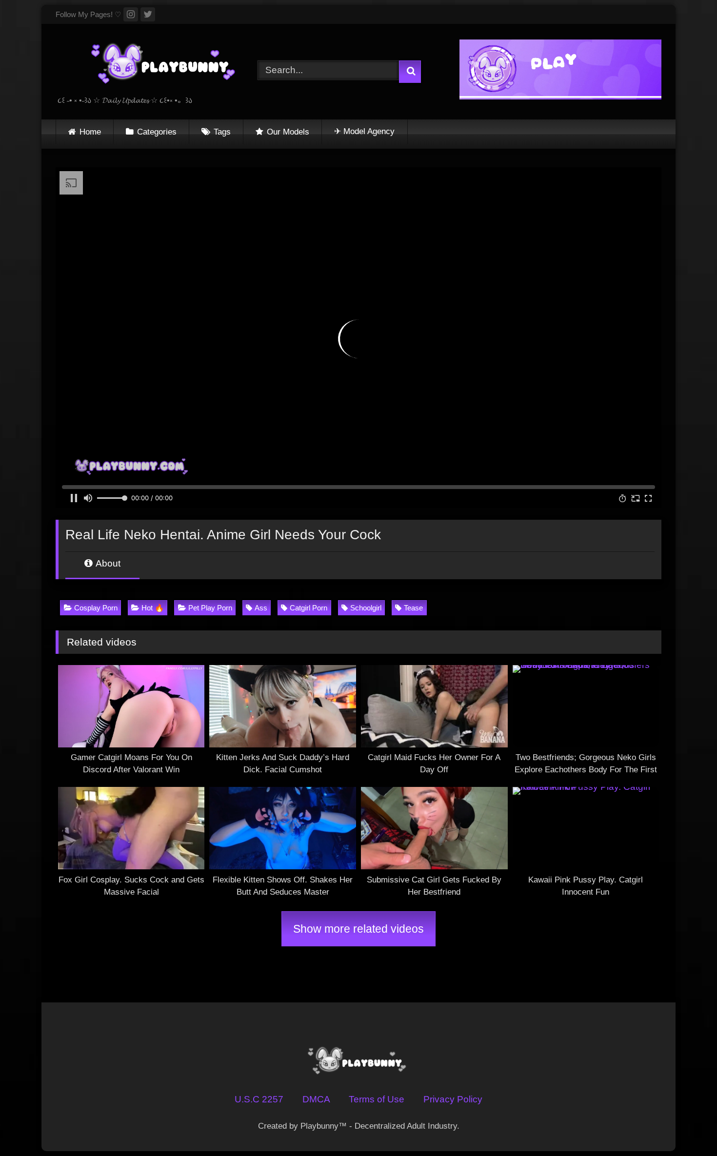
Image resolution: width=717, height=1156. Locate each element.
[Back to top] (684, 1125)
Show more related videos (358, 928)
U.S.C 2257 (259, 1099)
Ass (261, 608)
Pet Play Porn (210, 608)
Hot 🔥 (152, 608)
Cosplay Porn (96, 608)
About (107, 563)
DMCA (316, 1099)
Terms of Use (376, 1099)
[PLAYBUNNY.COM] (153, 64)
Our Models (288, 132)
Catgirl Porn (308, 608)
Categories (157, 132)
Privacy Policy (452, 1099)
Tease (413, 608)
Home (90, 132)
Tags (222, 132)
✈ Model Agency (364, 131)
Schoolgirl (365, 608)
